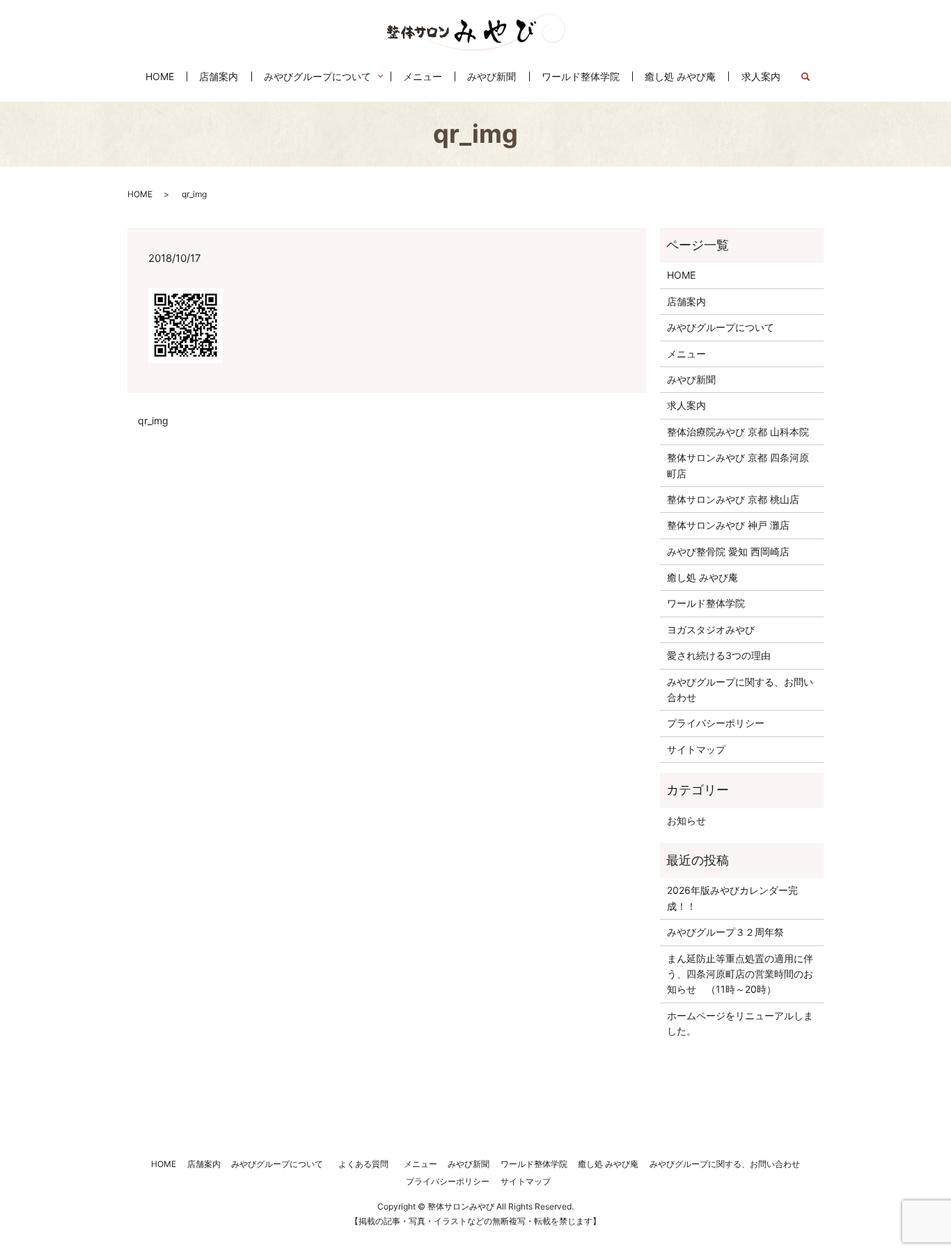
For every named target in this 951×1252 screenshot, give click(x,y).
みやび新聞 (491, 76)
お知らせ (686, 820)
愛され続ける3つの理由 (719, 655)
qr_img (153, 420)
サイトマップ (696, 749)
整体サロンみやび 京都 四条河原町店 (738, 465)
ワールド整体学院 (581, 76)
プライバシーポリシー (715, 723)
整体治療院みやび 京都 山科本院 (738, 432)
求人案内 (760, 76)
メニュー (422, 76)
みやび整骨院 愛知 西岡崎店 (728, 551)
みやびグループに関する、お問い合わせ (740, 689)
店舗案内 (218, 76)
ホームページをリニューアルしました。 (740, 1023)
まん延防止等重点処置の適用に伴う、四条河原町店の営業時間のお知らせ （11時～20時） (740, 974)
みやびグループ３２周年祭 (725, 932)
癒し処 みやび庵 (680, 76)
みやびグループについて (317, 76)
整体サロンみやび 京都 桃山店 (733, 499)
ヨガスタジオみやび (711, 629)
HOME (160, 76)
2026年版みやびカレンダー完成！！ (732, 897)
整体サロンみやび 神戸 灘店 (728, 525)
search (811, 77)
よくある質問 (366, 1164)
